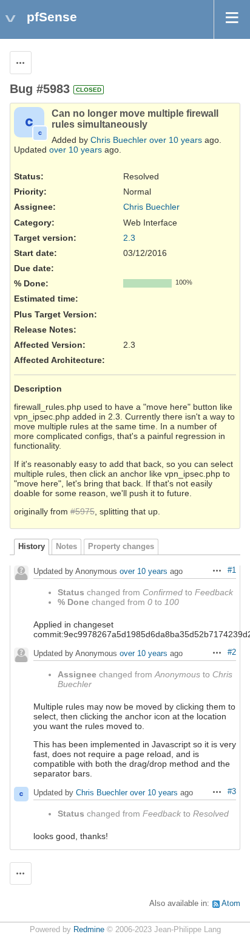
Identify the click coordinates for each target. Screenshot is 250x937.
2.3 (129, 238)
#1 (232, 570)
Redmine (88, 929)
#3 (232, 791)
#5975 (82, 511)
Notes (66, 546)
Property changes (121, 546)
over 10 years (175, 140)
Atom (230, 903)
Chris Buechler (118, 140)
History (31, 546)
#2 (232, 652)
